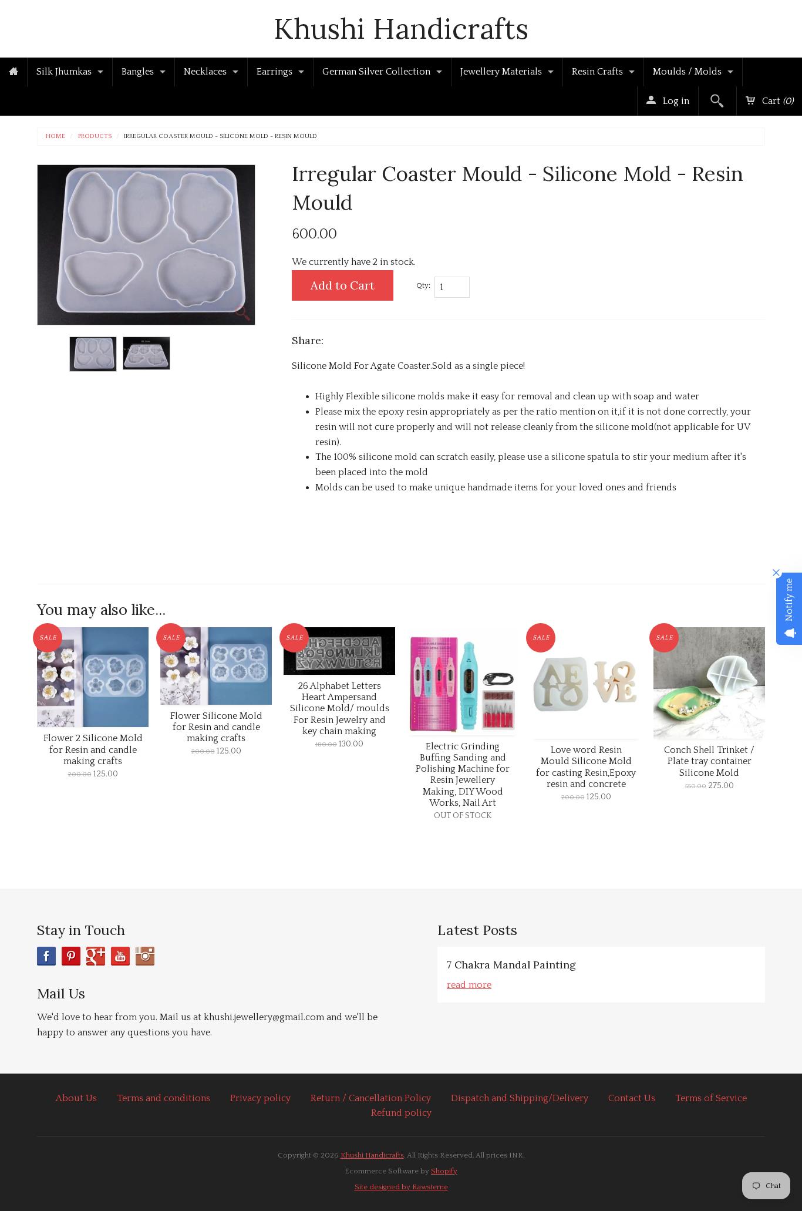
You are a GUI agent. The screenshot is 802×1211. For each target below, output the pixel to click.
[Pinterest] (71, 956)
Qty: (423, 285)
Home (55, 136)
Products (95, 136)
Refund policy (401, 1113)
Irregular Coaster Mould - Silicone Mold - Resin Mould (220, 136)
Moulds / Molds (687, 71)
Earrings (274, 71)
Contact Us (631, 1098)
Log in (675, 101)
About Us (76, 1098)
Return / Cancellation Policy (371, 1098)
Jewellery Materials (501, 71)
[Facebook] (46, 956)
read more (469, 985)
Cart (776, 101)
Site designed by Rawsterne (401, 1187)
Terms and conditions (163, 1098)
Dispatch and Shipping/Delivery (519, 1098)
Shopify (444, 1171)
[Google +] (95, 956)
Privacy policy (260, 1098)
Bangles (138, 71)
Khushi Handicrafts (401, 28)
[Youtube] (120, 956)
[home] (13, 72)
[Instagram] (145, 956)
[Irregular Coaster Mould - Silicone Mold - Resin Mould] (93, 354)
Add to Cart (343, 285)
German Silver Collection (376, 71)
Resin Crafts (597, 71)
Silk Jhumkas (64, 71)
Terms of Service (711, 1098)
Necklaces (205, 71)
